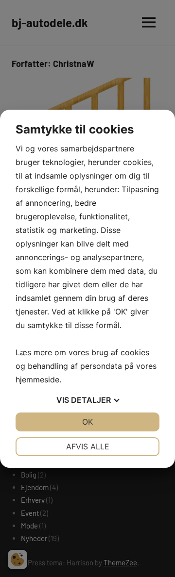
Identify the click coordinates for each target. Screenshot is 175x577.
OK (87, 422)
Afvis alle (87, 446)
